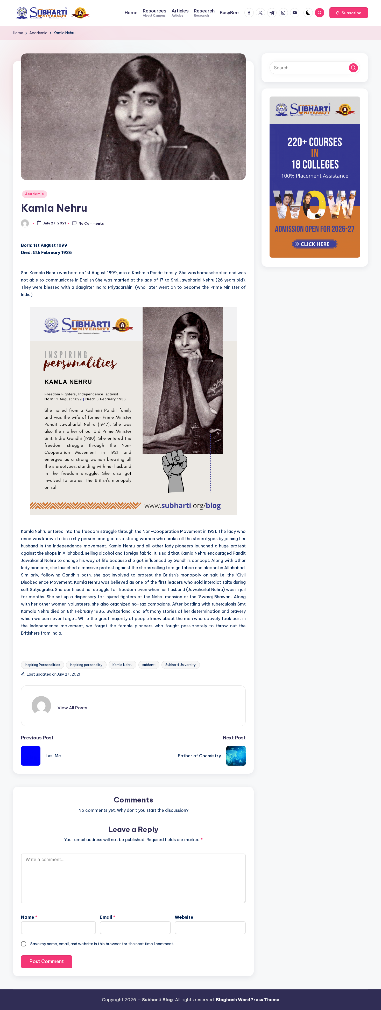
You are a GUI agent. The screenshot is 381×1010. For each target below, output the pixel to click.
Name (29, 917)
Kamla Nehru (122, 665)
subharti (149, 665)
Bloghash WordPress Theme (247, 999)
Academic (34, 194)
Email (107, 917)
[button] (348, 12)
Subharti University (180, 665)
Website (184, 917)
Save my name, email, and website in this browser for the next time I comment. (102, 943)
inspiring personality (86, 665)
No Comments (91, 223)
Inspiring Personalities (42, 665)
